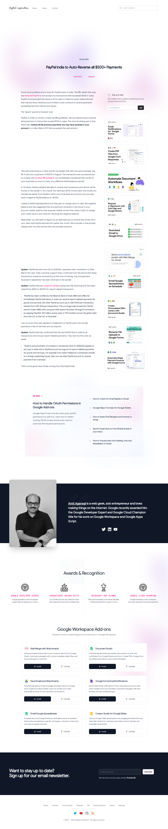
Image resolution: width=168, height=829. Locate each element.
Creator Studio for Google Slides (110, 713)
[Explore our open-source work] (86, 813)
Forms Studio (67, 805)
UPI (88, 805)
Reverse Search (99, 805)
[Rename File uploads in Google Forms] (126, 335)
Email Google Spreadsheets (44, 713)
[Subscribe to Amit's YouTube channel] (115, 529)
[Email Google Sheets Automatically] (126, 284)
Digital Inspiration (81, 820)
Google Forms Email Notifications (111, 681)
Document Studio (103, 648)
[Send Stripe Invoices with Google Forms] (126, 360)
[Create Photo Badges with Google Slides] (126, 309)
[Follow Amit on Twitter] (104, 529)
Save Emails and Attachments (45, 681)
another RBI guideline (44, 178)
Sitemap (121, 805)
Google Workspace (106, 517)
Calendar (79, 805)
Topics (44, 8)
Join (140, 108)
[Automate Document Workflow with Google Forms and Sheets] (126, 181)
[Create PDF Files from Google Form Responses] (126, 156)
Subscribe (148, 772)
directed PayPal (32, 96)
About (34, 8)
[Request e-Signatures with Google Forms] (126, 207)
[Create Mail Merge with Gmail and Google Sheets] (126, 258)
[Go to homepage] (19, 8)
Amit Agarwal (77, 503)
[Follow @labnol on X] (75, 813)
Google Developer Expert (90, 512)
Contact (55, 8)
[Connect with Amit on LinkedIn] (110, 529)
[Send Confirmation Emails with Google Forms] (126, 130)
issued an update (51, 286)
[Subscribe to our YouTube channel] (81, 813)
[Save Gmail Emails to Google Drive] (126, 232)
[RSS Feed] (92, 813)
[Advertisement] (84, 31)
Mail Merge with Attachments (45, 648)
